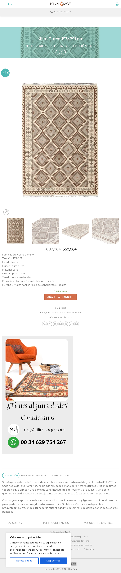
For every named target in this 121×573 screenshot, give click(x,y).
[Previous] (8, 140)
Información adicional (34, 475)
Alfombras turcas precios (80, 545)
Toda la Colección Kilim (75, 46)
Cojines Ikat (89, 549)
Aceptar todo (53, 560)
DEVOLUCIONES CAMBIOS (97, 523)
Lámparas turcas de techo (76, 541)
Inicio (30, 46)
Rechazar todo (24, 560)
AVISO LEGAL (16, 523)
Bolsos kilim (75, 549)
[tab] (10, 475)
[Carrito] (117, 4)
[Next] (112, 140)
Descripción (11, 475)
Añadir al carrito (60, 297)
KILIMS (44, 46)
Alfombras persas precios (75, 537)
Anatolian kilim (65, 317)
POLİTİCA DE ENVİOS (56, 523)
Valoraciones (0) (59, 475)
